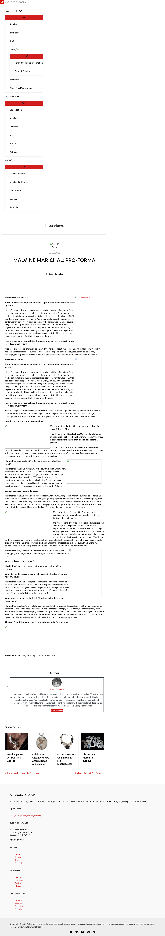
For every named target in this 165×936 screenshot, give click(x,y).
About (18, 854)
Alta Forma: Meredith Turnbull (89, 757)
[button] (20, 11)
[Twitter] (76, 932)
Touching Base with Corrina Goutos (15, 757)
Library (18, 886)
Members (19, 903)
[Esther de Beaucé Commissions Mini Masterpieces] (67, 749)
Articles (18, 877)
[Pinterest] (88, 932)
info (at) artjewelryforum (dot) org (25, 815)
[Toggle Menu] (24, 17)
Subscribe (19, 863)
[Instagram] (82, 932)
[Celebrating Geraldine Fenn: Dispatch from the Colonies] (41, 749)
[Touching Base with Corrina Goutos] (16, 749)
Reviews (18, 883)
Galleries (19, 906)
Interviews (20, 880)
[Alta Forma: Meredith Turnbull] (92, 749)
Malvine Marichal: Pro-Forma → (89, 773)
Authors (18, 900)
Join (16, 860)
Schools (18, 909)
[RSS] (94, 932)
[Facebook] (70, 932)
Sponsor (18, 857)
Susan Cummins (56, 274)
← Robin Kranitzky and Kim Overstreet (22, 773)
